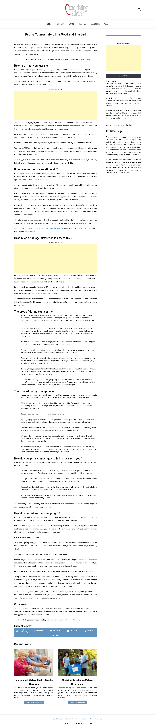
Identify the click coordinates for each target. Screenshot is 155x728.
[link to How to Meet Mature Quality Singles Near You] (33, 662)
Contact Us (57, 719)
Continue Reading (34, 702)
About (106, 24)
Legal (84, 719)
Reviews (82, 24)
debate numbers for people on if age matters (45, 229)
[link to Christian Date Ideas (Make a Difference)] (77, 662)
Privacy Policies (96, 719)
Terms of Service (72, 719)
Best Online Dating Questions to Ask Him (63, 620)
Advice (71, 24)
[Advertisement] (55, 105)
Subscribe (95, 24)
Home (48, 24)
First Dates (59, 24)
